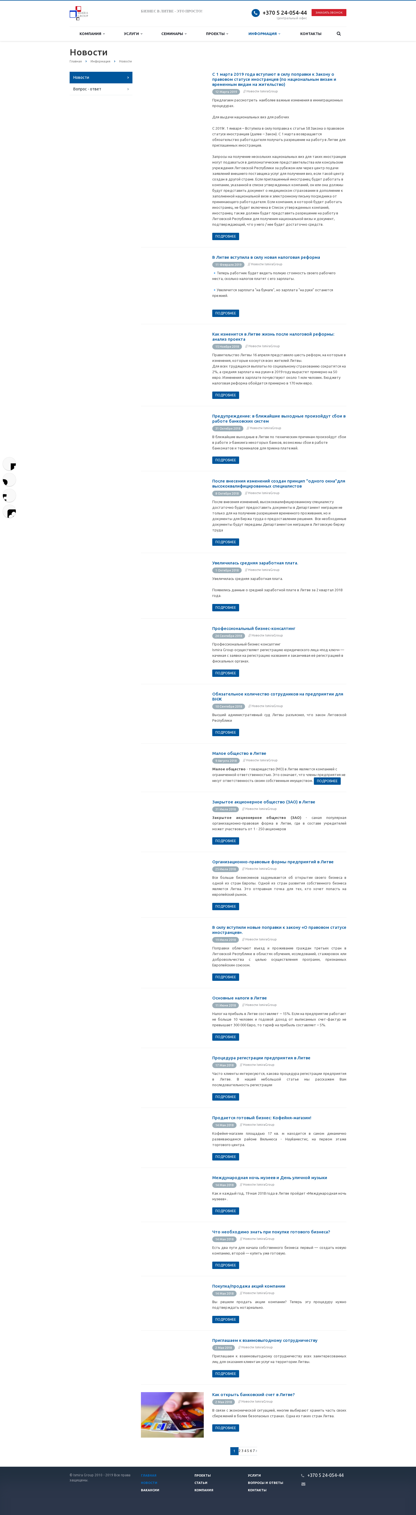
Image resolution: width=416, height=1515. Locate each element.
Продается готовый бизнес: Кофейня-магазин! (261, 1117)
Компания (91, 34)
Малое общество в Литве (239, 753)
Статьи (200, 1482)
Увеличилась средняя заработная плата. (255, 562)
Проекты (216, 34)
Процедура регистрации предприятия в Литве (261, 1057)
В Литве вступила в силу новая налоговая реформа (266, 257)
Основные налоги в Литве (239, 997)
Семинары (173, 34)
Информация (263, 34)
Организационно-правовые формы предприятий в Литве (273, 861)
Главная (148, 1475)
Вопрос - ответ (87, 89)
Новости (81, 77)
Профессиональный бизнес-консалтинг (253, 628)
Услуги (132, 34)
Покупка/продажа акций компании (248, 1286)
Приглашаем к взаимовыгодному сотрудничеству (265, 1340)
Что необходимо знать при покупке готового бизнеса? (271, 1231)
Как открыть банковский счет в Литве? (253, 1394)
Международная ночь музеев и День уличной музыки (269, 1177)
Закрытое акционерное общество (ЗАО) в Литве (263, 801)
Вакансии (150, 1490)
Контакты (310, 34)
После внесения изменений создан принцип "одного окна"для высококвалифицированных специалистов (278, 483)
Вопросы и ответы (265, 1482)
